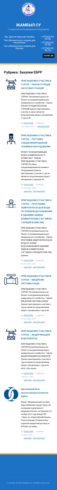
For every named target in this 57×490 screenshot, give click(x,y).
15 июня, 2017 (27, 435)
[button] (49, 56)
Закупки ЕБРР (43, 126)
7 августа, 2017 (27, 377)
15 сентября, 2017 (28, 188)
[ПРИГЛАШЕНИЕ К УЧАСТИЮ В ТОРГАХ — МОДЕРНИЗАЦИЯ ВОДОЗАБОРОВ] (11, 334)
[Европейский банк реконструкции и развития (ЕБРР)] (11, 394)
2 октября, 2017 (27, 126)
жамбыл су (28, 25)
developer (28, 123)
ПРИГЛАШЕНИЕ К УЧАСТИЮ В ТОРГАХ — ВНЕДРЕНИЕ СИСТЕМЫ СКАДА (36, 280)
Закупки (28, 191)
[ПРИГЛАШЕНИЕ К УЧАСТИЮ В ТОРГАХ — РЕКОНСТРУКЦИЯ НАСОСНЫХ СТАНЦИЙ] (11, 84)
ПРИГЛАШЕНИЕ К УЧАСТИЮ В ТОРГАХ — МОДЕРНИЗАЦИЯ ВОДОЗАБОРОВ (36, 335)
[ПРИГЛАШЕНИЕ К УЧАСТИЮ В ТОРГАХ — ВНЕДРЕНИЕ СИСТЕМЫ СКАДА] (11, 279)
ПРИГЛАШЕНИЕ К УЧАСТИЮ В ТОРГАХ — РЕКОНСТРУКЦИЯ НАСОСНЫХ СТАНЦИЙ (36, 84)
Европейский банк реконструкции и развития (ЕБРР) (34, 393)
